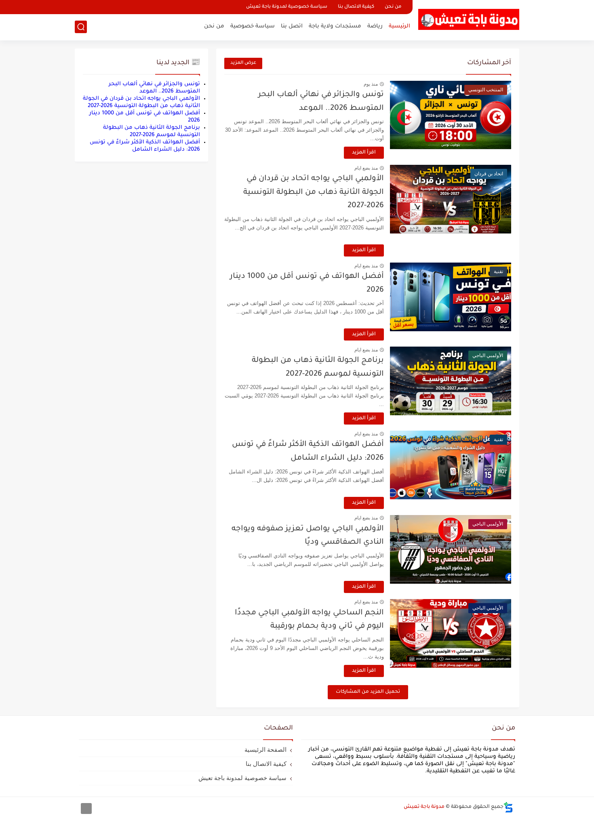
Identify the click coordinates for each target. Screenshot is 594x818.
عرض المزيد (243, 63)
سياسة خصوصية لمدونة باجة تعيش (286, 7)
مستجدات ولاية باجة (335, 26)
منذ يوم (371, 84)
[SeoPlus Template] (508, 807)
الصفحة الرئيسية (265, 749)
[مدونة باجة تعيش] (468, 19)
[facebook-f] (86, 808)
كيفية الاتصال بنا (356, 7)
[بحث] (81, 27)
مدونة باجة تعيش (424, 807)
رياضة (375, 26)
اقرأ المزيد (364, 153)
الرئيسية (399, 26)
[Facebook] (81, 7)
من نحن (393, 7)
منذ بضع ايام (366, 168)
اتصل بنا (292, 26)
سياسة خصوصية (252, 26)
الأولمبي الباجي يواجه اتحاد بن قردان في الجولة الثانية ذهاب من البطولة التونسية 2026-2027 (313, 192)
